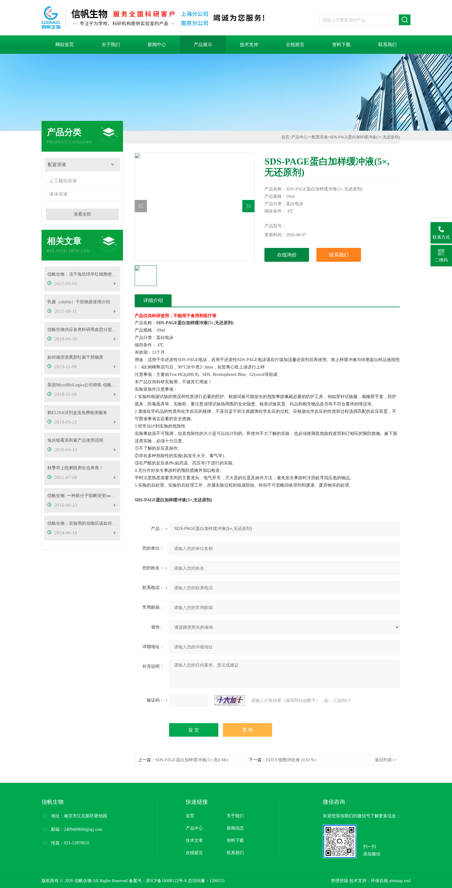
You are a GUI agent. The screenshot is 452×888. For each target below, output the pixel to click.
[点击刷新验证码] (229, 700)
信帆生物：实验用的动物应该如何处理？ (82, 523)
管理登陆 (339, 880)
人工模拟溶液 (63, 180)
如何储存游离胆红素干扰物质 (75, 357)
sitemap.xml (399, 880)
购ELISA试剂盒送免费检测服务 (77, 412)
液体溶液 (58, 194)
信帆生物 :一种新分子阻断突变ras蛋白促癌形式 (82, 495)
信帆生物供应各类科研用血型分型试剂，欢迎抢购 (82, 329)
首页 (285, 137)
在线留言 (295, 44)
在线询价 (287, 254)
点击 (112, 165)
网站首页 (64, 44)
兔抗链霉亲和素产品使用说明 (75, 440)
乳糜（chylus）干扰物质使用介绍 (78, 302)
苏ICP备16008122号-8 (166, 880)
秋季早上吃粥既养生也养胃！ (75, 468)
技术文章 (194, 840)
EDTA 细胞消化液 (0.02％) (291, 760)
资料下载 (341, 44)
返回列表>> (386, 760)
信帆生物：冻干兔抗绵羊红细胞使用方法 (82, 274)
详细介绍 (153, 300)
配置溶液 (57, 164)
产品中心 (299, 137)
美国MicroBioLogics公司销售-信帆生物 (82, 385)
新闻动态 (235, 828)
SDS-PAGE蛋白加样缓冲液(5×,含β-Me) (191, 760)
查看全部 (82, 214)
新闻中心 (157, 44)
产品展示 (203, 44)
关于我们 (110, 44)
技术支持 (249, 44)
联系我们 (387, 44)
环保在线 (379, 880)
